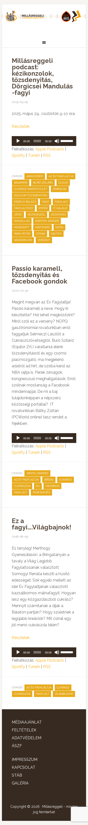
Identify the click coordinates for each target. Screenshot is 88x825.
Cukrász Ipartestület (30, 189)
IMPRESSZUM (24, 759)
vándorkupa (23, 240)
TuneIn (34, 155)
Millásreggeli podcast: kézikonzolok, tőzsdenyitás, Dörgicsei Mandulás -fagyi (42, 76)
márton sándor (47, 221)
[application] (44, 141)
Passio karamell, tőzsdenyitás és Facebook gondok (39, 275)
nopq (59, 227)
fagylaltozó (23, 208)
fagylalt (61, 201)
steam (40, 233)
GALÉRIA (20, 783)
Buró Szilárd (43, 182)
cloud (63, 182)
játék (18, 214)
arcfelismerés (37, 473)
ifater (43, 208)
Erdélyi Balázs (25, 201)
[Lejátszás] (18, 141)
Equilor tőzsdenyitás (30, 195)
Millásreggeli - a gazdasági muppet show (44, 19)
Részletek (21, 126)
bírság (49, 479)
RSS (47, 155)
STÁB (17, 775)
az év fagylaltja (61, 176)
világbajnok (64, 694)
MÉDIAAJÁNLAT (27, 722)
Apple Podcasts (49, 149)
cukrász (65, 479)
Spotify (18, 155)
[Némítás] (57, 141)
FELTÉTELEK (24, 730)
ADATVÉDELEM (26, 738)
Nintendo (42, 227)
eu (38, 486)
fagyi (45, 201)
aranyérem (34, 176)
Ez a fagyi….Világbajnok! (41, 524)
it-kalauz (60, 208)
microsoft (22, 227)
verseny (44, 240)
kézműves (58, 214)
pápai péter (22, 233)
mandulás (22, 221)
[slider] (67, 140)
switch (56, 233)
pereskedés (41, 492)
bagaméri (20, 182)
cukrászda (22, 486)
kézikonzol (36, 214)
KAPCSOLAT (23, 767)
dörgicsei (60, 189)
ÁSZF (17, 745)
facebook (52, 486)
